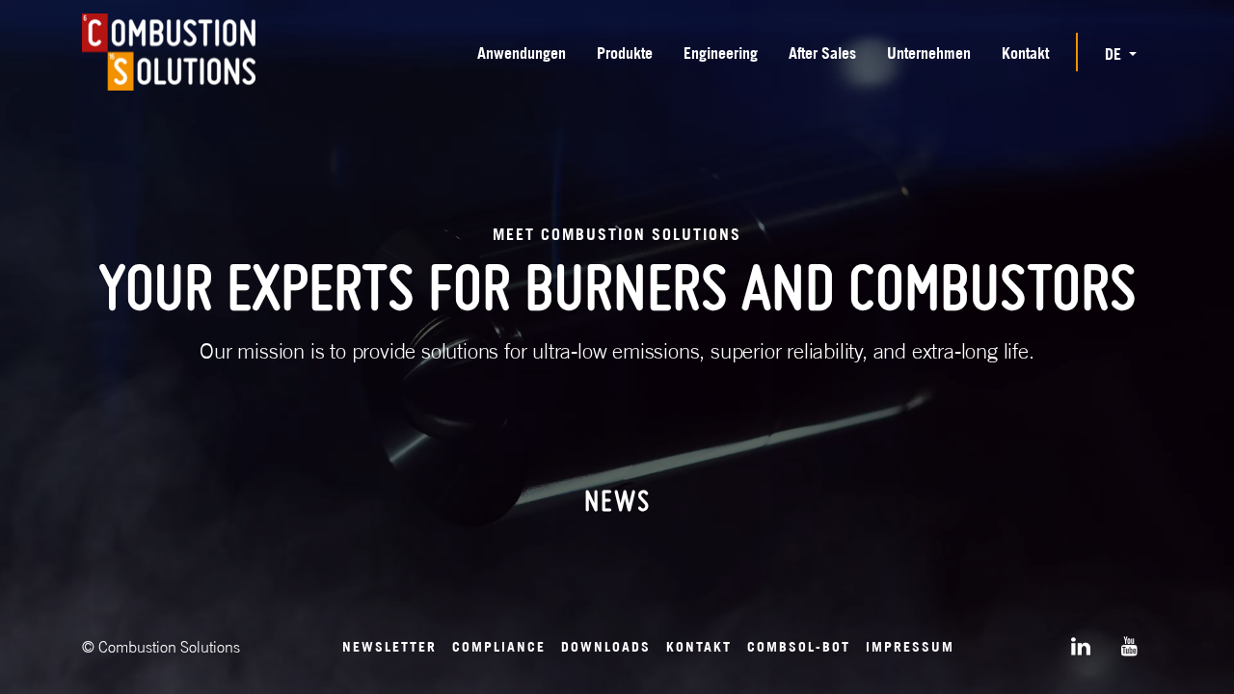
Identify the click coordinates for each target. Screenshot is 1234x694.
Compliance (499, 646)
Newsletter (389, 646)
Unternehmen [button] (929, 53)
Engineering (721, 53)
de (1115, 54)
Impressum (910, 646)
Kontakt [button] (1025, 53)
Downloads (606, 646)
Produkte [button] (625, 53)
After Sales (822, 53)
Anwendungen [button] (521, 53)
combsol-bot (798, 646)
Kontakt (699, 646)
